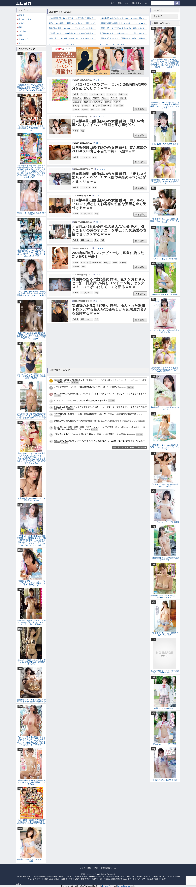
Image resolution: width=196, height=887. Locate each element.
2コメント (100, 143)
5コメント (99, 196)
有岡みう (76, 106)
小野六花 (123, 98)
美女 (96, 240)
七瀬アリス (123, 94)
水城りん (107, 262)
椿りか (116, 106)
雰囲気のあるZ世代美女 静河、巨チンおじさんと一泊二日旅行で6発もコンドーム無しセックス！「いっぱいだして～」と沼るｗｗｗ (108, 283)
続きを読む (140, 109)
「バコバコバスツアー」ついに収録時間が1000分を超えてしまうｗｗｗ (109, 86)
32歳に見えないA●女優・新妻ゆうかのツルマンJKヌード (71, 38)
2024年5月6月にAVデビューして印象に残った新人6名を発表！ (108, 254)
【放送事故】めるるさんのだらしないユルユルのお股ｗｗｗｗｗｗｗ (123, 18)
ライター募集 (116, 3)
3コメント (101, 169)
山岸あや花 (77, 102)
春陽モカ (108, 102)
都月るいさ (95, 109)
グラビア (22, 23)
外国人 (21, 35)
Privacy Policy (107, 886)
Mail (126, 3)
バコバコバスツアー (97, 94)
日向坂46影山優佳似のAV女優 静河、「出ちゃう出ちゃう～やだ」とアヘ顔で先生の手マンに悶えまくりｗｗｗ (109, 177)
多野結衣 (87, 98)
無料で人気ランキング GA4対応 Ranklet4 (129, 447)
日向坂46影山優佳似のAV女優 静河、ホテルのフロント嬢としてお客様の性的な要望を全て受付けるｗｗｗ (109, 204)
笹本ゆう (123, 262)
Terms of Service (123, 886)
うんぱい (84, 94)
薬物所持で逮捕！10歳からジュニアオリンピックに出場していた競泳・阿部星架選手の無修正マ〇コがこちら (72, 28)
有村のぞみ (86, 106)
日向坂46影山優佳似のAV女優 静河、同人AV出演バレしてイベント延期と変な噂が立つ (108, 123)
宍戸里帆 (114, 98)
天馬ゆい (105, 98)
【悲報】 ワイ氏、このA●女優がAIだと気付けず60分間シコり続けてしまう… (72, 33)
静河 (103, 109)
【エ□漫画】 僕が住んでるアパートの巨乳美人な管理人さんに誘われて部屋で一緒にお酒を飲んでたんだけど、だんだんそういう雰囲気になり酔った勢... (72, 18)
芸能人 (21, 27)
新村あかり (98, 102)
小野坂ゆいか (96, 262)
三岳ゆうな (77, 98)
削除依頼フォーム (139, 3)
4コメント (100, 275)
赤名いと (76, 266)
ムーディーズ (111, 94)
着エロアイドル (24, 19)
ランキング (85, 262)
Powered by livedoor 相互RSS (61, 45)
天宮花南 (96, 98)
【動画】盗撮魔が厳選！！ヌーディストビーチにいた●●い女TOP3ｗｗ (123, 23)
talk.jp (18, 884)
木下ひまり (97, 106)
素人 (20, 43)
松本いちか (107, 106)
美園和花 (85, 109)
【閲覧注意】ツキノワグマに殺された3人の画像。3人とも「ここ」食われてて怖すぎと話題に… (123, 28)
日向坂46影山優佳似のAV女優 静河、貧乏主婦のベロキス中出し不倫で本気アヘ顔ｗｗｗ (109, 149)
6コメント (100, 116)
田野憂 (115, 262)
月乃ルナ (117, 102)
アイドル (22, 31)
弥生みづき (88, 102)
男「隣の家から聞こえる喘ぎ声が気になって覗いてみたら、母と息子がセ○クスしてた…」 (123, 33)
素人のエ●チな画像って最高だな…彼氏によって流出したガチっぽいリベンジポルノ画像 (72, 23)
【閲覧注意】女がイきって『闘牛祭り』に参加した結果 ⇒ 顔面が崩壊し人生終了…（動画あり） (123, 38)
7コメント (99, 248)
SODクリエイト (86, 213)
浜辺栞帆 (76, 109)
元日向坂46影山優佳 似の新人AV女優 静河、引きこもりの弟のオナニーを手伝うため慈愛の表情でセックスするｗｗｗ (109, 230)
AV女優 (75, 94)
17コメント (100, 80)
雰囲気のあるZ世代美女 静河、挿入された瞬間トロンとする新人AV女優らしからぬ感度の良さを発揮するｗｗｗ (109, 309)
